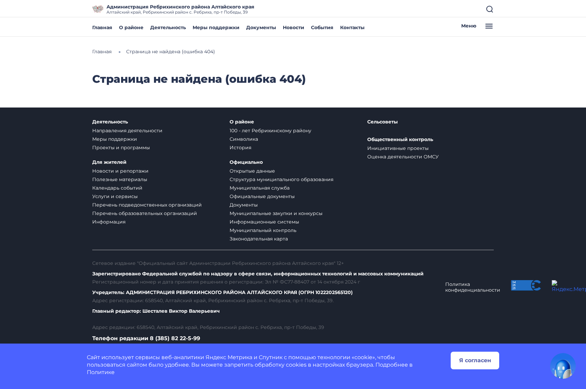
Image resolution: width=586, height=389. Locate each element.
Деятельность (168, 27)
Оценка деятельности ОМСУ (403, 157)
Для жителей (109, 162)
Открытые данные (252, 171)
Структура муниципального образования (281, 179)
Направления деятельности (127, 131)
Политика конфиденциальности (472, 287)
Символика (244, 139)
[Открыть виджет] (563, 366)
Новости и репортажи (120, 171)
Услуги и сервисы (115, 196)
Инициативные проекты (398, 148)
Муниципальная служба (260, 188)
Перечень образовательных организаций (144, 213)
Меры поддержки (216, 27)
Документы (261, 27)
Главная (102, 27)
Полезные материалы (119, 179)
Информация (108, 222)
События (322, 27)
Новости (293, 27)
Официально (246, 162)
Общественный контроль (400, 139)
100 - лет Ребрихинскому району (270, 131)
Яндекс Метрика (229, 357)
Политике (101, 372)
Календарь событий (117, 188)
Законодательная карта (259, 239)
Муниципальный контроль (263, 230)
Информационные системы (264, 222)
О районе (131, 27)
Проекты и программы (121, 147)
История (240, 147)
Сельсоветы (382, 122)
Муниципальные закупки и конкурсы (276, 213)
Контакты (352, 27)
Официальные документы (262, 196)
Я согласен (475, 360)
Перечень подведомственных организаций (147, 205)
